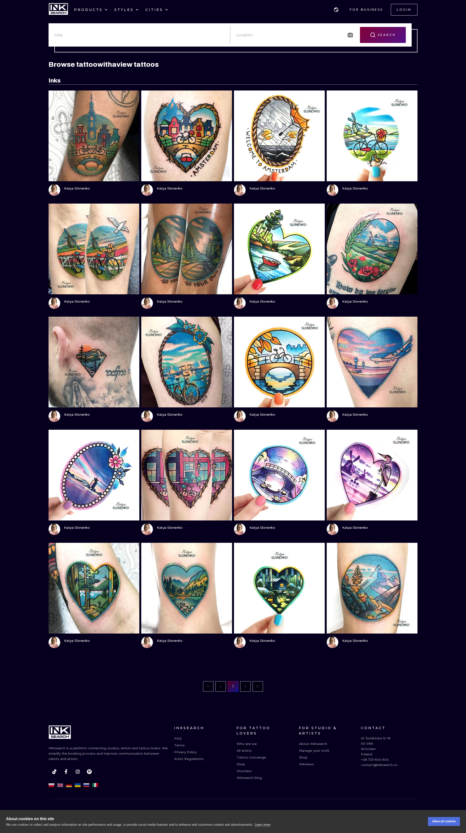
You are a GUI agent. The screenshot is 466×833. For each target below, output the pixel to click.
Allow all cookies (444, 821)
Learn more (262, 824)
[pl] (51, 785)
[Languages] (336, 10)
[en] (60, 785)
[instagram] (77, 771)
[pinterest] (89, 771)
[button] (336, 10)
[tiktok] (54, 771)
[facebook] (66, 771)
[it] (95, 785)
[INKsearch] (58, 9)
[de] (69, 785)
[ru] (86, 785)
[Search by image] (350, 35)
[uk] (78, 785)
